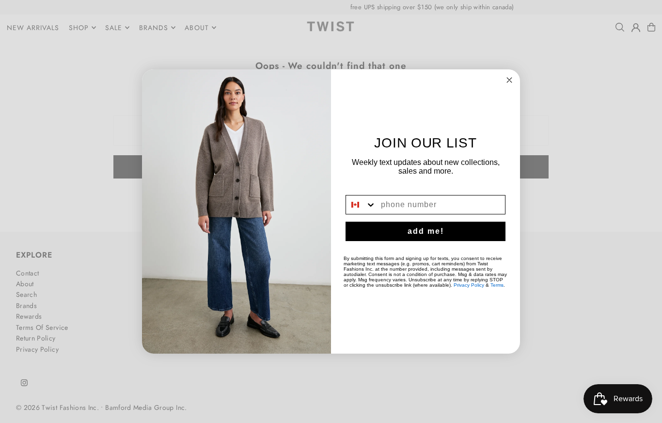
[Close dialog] (509, 80)
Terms (497, 285)
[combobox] (361, 204)
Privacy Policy (469, 285)
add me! (426, 231)
